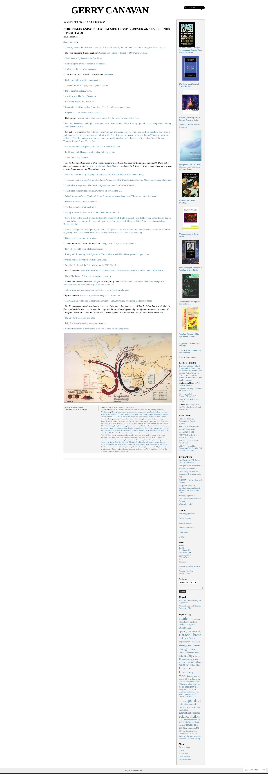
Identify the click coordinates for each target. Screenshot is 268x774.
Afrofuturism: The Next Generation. (81, 96)
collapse (109, 419)
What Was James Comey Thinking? (80, 196)
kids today (190, 679)
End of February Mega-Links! (187, 395)
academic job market (125, 409)
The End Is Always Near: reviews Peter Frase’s (99, 185)
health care (131, 426)
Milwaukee (183, 684)
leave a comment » (71, 37)
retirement (112, 440)
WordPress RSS (185, 552)
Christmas (164, 414)
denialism (155, 419)
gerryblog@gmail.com (187, 514)
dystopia (109, 421)
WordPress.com (185, 760)
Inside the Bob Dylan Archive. (78, 91)
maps (110, 430)
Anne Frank (121, 412)
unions (194, 731)
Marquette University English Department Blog (190, 607)
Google (117, 426)
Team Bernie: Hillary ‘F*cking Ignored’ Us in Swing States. (136, 123)
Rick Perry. (105, 132)
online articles (184, 532)
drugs (103, 421)
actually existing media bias (154, 409)
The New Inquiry (138, 447)
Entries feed (183, 753)
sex (116, 444)
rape (117, 437)
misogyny (192, 684)
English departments (136, 421)
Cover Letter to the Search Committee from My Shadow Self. (92, 218)
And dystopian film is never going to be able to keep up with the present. (97, 329)
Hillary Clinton (141, 426)
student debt (183, 722)
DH (180, 477)
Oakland (121, 433)
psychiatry (161, 435)
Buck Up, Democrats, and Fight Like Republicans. (87, 123)
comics (122, 419)
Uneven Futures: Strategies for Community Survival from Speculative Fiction (190, 50)
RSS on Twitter (184, 557)
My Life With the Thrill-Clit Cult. (80, 318)
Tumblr (181, 548)
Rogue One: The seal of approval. (83, 112)
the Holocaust (106, 447)
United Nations (117, 449)
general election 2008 (188, 662)
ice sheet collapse (107, 428)
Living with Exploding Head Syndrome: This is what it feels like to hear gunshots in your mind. (107, 254)
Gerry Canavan (110, 10)
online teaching (142, 433)
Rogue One (148, 440)
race (188, 707)
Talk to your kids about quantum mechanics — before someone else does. (97, 290)
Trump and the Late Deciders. (145, 132)
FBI (124, 423)
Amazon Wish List (186, 571)
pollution (138, 435)
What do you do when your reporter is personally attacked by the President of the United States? (114, 138)
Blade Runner (129, 414)
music (199, 684)
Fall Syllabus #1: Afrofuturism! (190, 465)
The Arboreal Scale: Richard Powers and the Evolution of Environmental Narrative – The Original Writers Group (190, 369)
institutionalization (120, 428)
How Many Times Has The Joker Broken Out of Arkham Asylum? (190, 407)
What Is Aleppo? (89, 202)
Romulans (156, 440)
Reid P (181, 394)
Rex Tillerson (130, 440)
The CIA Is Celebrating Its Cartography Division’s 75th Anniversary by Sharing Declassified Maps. (108, 301)
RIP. (162, 312)
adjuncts (192, 625)
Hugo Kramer (184, 399)
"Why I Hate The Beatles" (190, 384)
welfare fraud (140, 449)
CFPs (191, 642)
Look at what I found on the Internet (121, 407)
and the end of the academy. (80, 69)
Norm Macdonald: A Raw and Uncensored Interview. (88, 276)
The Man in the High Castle (121, 447)
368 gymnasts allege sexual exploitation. (119, 243)
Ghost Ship (109, 426)
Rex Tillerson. (93, 132)
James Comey (139, 428)
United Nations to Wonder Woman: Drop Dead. (86, 260)
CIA (114, 416)
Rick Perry (139, 440)
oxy (150, 433)
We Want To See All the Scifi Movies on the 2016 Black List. (92, 265)
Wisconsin (184, 736)
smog (130, 444)
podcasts (120, 435)
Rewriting (75, 102)
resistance (104, 440)
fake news (112, 423)
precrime (153, 435)
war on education (190, 733)
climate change (154, 416)
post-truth (145, 435)
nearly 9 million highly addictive (104, 166)
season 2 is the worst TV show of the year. (107, 118)
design (161, 419)
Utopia (125, 449)
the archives (154, 444)
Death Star (138, 419)
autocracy (164, 412)
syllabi (142, 444)
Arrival (137, 412)
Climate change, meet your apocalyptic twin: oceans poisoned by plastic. (97, 229)
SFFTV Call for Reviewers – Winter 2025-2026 (189, 436)
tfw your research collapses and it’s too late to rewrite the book (92, 147)
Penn (154, 433)
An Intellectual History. (120, 132)
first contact (138, 423)
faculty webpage (185, 518)
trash (109, 449)
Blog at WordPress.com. (134, 771)
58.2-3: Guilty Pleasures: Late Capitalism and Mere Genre (190, 166)
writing (197, 738)
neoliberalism (155, 430)
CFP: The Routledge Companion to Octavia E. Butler (187, 421)
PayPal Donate (184, 573)
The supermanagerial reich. (94, 135)
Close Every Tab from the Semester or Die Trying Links (190, 473)
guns (200, 662)
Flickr (181, 559)
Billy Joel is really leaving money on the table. (85, 323)
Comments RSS (185, 555)
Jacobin (131, 428)
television (190, 724)
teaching (182, 725)
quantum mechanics (108, 437)
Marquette (194, 682)
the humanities (190, 728)
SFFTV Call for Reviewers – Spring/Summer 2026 (189, 428)
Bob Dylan (139, 414)
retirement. (109, 74)
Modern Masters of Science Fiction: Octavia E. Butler (189, 119)
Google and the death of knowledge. (81, 238)
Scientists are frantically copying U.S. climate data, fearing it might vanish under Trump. (104, 174)
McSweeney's (126, 430)
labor (198, 679)
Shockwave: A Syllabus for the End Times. (84, 58)
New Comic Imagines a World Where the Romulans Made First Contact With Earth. (122, 270)
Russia (112, 442)
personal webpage (185, 523)
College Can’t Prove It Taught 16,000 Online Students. (123, 53)
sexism (181, 720)
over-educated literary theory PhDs (187, 695)
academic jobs (139, 409)
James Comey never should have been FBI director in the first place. (127, 196)
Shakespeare (122, 444)
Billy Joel (120, 414)
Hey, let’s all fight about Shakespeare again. (84, 249)
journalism (158, 428)
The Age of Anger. (115, 135)
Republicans (160, 437)
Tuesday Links (186, 391)
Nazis (147, 430)
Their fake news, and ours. (77, 157)
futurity (153, 423)
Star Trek (136, 444)
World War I (125, 451)
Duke (181, 656)
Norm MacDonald (111, 433)
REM (154, 437)
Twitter (181, 546)
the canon (163, 444)
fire (132, 423)
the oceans (149, 447)
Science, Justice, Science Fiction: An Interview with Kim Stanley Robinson (190, 377)
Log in (181, 750)
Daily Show (130, 419)
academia (113, 409)
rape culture (124, 437)
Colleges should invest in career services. (83, 80)
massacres (116, 430)
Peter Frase (161, 433)
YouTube (182, 562)
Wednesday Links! (186, 504)
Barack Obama (190, 635)
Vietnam (132, 449)
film (128, 423)
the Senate (187, 731)
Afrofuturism (105, 412)
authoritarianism (154, 412)
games (194, 659)
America (185, 627)
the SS (156, 447)
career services (154, 414)
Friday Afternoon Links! (188, 468)
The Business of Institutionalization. (81, 207)
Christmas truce (106, 416)
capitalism (184, 641)
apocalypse (130, 412)
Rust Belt (118, 442)
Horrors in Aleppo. (73, 202)
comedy (116, 419)
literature (182, 682)
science (151, 442)
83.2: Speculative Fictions (189, 335)
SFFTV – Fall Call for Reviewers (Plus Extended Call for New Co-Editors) (190, 448)
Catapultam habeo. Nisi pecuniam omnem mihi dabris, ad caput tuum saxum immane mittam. (190, 489)
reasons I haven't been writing (140, 437)
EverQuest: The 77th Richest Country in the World (189, 461)
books (146, 414)
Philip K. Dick (106, 435)
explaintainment (150, 421)
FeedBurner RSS (185, 550)
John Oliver (149, 428)
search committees (107, 444)
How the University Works (156, 426)
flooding (147, 423)
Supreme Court (193, 722)
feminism (198, 656)
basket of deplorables (108, 414)
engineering (123, 421)
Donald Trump (194, 652)
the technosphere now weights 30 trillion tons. (100, 295)
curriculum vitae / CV (187, 528)
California (192, 638)
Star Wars (196, 720)
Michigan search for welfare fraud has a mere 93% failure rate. (93, 212)
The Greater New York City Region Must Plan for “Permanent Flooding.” (110, 233)
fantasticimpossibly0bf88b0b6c (190, 388)
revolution (120, 440)
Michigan (135, 430)
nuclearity (190, 692)
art (193, 631)
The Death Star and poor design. (117, 107)
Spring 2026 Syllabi (186, 432)
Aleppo (113, 412)
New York (187, 689)
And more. (90, 102)
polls (132, 435)
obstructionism (130, 433)
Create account (184, 747)
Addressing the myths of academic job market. (85, 64)
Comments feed (184, 756)
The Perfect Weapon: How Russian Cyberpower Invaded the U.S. (94, 191)
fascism (120, 423)
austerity (144, 412)
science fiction (160, 442)
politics (127, 435)
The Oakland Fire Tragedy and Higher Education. (87, 85)
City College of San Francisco (127, 416)
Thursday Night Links (187, 496)
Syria (148, 444)
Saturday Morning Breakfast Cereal (135, 442)
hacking (123, 426)
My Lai (142, 430)
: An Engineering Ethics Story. (83, 107)
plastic (114, 435)
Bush (186, 638)
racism (194, 707)
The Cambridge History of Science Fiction (189, 85)
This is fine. (90, 141)
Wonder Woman (114, 451)
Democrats (147, 419)
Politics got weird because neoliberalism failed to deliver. (90, 152)
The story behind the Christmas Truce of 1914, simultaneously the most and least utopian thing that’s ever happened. (116, 47)
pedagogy (183, 701)
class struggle (143, 416)
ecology (115, 421)
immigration (192, 676)
